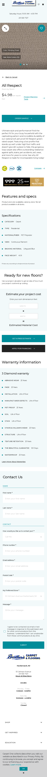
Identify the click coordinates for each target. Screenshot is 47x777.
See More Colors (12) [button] (11, 57)
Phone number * (9, 545)
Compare (38, 168)
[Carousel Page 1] (21, 64)
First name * (7, 493)
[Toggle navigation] (3, 4)
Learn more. (15, 765)
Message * (7, 604)
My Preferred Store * (11, 590)
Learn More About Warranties (13, 462)
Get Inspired (11, 732)
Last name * (7, 508)
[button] (23, 537)
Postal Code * (8, 575)
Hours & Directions (23, 676)
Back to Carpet (11, 77)
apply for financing (21, 349)
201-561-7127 (23, 18)
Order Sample (22, 118)
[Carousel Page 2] (24, 64)
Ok (23, 769)
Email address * (9, 560)
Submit (23, 645)
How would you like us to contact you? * (18, 531)
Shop (7, 722)
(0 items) (43, 4)
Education (10, 743)
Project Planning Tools (30, 98)
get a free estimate (21, 339)
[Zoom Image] (5, 28)
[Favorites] (39, 4)
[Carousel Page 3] (26, 64)
